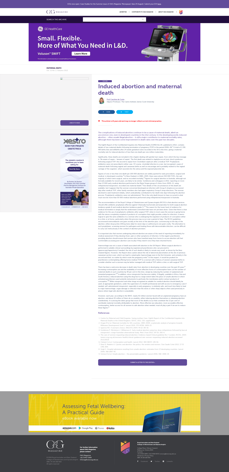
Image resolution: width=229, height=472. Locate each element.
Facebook (144, 461)
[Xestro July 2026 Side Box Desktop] (74, 171)
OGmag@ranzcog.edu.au (89, 460)
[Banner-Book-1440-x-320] (114, 413)
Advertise (123, 12)
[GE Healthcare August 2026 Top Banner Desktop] (114, 42)
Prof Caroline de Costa (115, 99)
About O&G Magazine (165, 12)
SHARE (108, 112)
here (159, 4)
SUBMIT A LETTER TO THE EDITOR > (142, 362)
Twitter (157, 461)
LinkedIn (170, 461)
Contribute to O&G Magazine (142, 12)
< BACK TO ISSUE (74, 123)
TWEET (127, 112)
